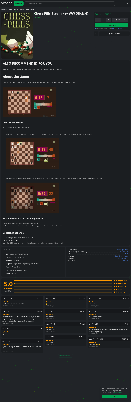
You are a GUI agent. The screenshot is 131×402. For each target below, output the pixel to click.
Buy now (113, 25)
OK (114, 396)
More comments (64, 356)
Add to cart (121, 20)
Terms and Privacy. (117, 28)
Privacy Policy (118, 393)
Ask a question (115, 34)
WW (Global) (124, 252)
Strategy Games (122, 250)
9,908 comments (8, 291)
